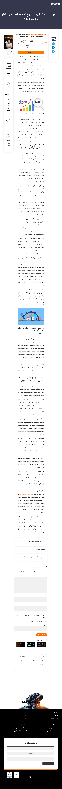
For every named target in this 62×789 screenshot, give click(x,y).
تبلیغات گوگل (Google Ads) (8, 103)
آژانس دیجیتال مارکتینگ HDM (26, 494)
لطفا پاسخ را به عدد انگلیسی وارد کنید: (38, 622)
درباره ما (26, 719)
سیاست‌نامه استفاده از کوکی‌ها (20, 731)
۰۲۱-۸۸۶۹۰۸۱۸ (31, 706)
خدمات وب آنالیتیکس (52, 731)
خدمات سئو (20, 173)
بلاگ (27, 713)
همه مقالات (8, 145)
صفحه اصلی (55, 713)
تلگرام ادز (55, 716)
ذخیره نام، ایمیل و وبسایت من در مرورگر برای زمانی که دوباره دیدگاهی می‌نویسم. (31, 617)
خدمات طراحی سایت (53, 728)
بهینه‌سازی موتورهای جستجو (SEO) (35, 34)
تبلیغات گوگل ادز (53, 725)
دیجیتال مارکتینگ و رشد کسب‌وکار (8, 138)
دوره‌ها (26, 716)
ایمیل (45, 605)
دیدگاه (45, 575)
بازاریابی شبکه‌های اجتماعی (7, 130)
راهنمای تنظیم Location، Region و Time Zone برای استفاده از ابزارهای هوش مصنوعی (42, 659)
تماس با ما (25, 722)
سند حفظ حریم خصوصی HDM (20, 728)
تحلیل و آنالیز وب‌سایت (8, 84)
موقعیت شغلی (24, 725)
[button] (53, 43)
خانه (45, 34)
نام (46, 596)
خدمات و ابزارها (54, 719)
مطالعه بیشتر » (41, 667)
